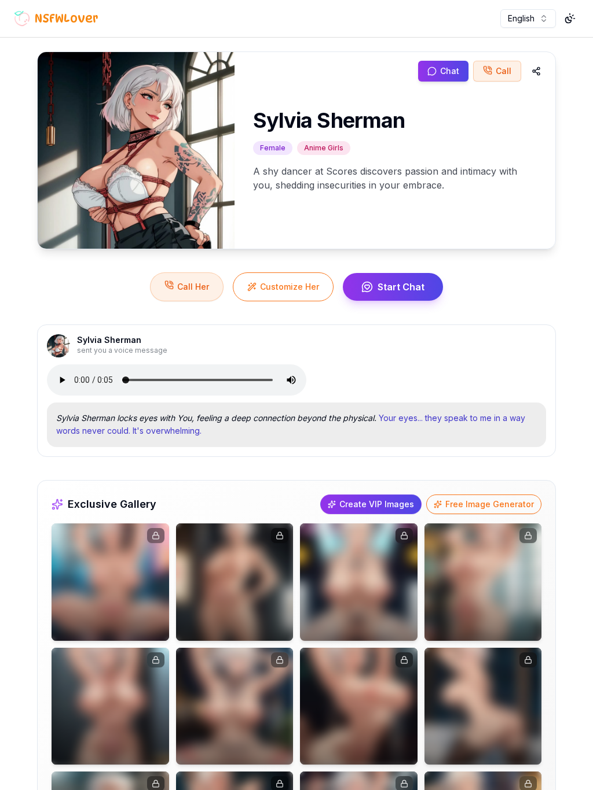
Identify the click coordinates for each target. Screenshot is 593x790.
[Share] (536, 71)
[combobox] (528, 18)
